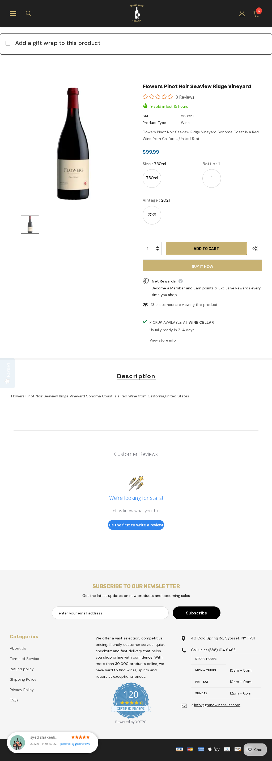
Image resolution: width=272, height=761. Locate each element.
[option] (73, 144)
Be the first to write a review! (136, 524)
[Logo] (137, 13)
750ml (152, 178)
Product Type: (155, 122)
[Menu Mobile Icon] (13, 13)
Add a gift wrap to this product (57, 43)
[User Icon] (242, 13)
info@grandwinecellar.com (217, 704)
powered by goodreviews (75, 744)
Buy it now (202, 266)
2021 (152, 214)
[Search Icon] (34, 13)
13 (152, 304)
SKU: (146, 116)
